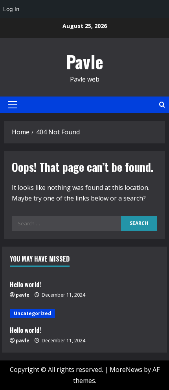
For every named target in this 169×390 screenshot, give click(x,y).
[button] (12, 105)
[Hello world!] (84, 313)
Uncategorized (32, 313)
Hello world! (25, 284)
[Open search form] (162, 104)
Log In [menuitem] (11, 9)
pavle (22, 295)
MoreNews (126, 369)
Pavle (84, 61)
